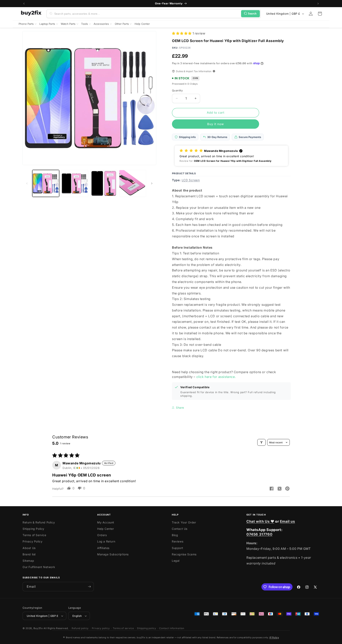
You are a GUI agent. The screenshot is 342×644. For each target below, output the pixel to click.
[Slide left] (27, 183)
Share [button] (180, 407)
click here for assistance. (216, 377)
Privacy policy (101, 628)
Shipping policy (146, 628)
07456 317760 (259, 534)
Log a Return (106, 541)
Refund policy (80, 628)
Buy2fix (38, 628)
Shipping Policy (33, 528)
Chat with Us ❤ (260, 521)
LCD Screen (191, 180)
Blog (175, 535)
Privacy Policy (32, 541)
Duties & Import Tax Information (193, 71)
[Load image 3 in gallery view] (103, 183)
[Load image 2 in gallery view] (74, 183)
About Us (29, 548)
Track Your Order (184, 522)
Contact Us (179, 528)
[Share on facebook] (271, 489)
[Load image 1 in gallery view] (45, 183)
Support (177, 548)
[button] (319, 13)
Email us (287, 521)
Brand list (29, 554)
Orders (102, 535)
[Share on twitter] (279, 489)
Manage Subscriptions (113, 554)
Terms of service (123, 628)
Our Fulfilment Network (39, 567)
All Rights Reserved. (56, 628)
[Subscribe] (89, 586)
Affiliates (103, 548)
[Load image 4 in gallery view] (132, 183)
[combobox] (147, 14)
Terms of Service (34, 535)
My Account (105, 522)
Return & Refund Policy (39, 522)
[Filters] (261, 442)
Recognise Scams (184, 554)
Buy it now (215, 124)
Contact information (171, 628)
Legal (176, 560)
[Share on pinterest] (287, 489)
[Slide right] (151, 183)
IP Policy (274, 637)
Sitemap (28, 560)
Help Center (105, 528)
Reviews (177, 541)
